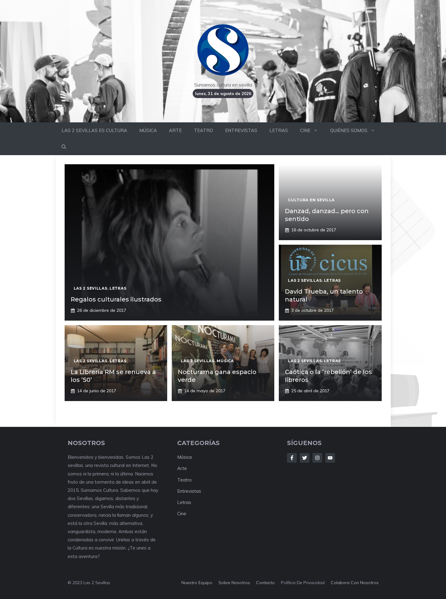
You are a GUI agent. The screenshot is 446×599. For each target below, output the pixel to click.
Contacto (265, 582)
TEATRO (203, 130)
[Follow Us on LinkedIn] (330, 458)
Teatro (184, 480)
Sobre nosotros (234, 582)
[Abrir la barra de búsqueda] (64, 147)
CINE (305, 130)
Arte (182, 468)
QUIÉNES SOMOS (348, 130)
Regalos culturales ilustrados (116, 299)
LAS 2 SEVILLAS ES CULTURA (94, 130)
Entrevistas (189, 491)
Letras (184, 502)
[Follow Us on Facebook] (292, 458)
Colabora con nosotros (355, 582)
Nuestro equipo (196, 582)
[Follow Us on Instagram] (317, 458)
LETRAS (278, 130)
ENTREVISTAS (241, 130)
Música (184, 457)
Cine (181, 513)
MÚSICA (148, 130)
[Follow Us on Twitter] (304, 458)
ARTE (175, 130)
